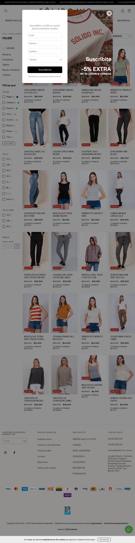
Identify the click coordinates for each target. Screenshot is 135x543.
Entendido (104, 539)
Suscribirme (45, 69)
